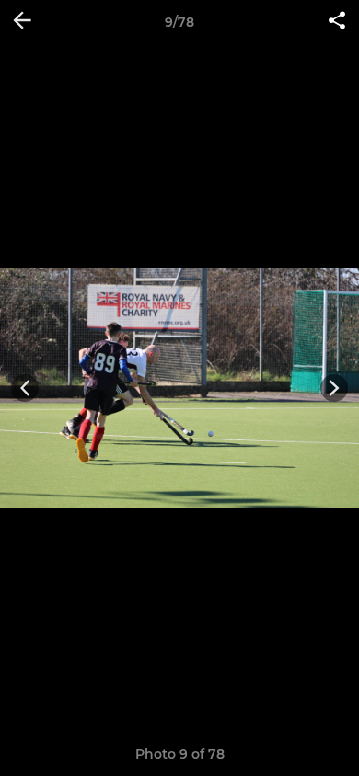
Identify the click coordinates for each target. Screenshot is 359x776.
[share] (337, 22)
